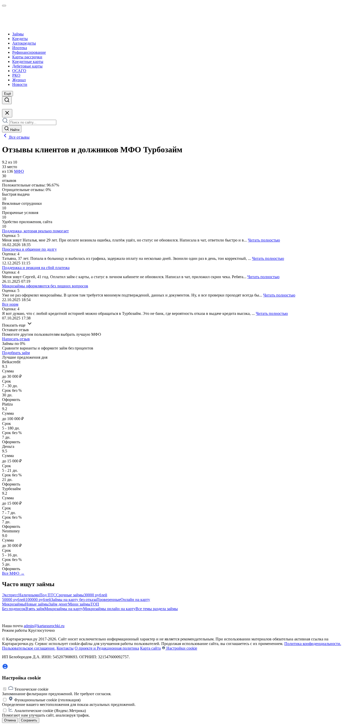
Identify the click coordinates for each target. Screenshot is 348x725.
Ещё (7, 94)
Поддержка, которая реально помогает (35, 231)
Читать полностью (264, 240)
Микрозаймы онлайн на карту (109, 609)
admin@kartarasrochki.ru (44, 626)
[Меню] (4, 5)
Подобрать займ (16, 353)
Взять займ (34, 609)
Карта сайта (150, 648)
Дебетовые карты (27, 66)
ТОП (94, 604)
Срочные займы (70, 595)
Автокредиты (24, 43)
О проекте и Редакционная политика (107, 648)
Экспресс (10, 595)
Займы (18, 34)
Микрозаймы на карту (63, 609)
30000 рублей (95, 595)
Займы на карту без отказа (74, 599)
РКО (16, 75)
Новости (19, 84)
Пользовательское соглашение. (29, 648)
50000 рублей (13, 599)
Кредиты (20, 38)
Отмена (10, 720)
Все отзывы (19, 137)
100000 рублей (38, 599)
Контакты (65, 648)
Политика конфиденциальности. (312, 643)
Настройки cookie (181, 648)
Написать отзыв (16, 339)
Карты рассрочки (27, 57)
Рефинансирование (29, 52)
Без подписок (13, 609)
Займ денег (58, 604)
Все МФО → (13, 573)
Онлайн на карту (135, 599)
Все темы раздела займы (157, 609)
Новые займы (37, 604)
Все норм (10, 304)
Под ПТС (47, 595)
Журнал (19, 80)
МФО (19, 171)
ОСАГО (19, 71)
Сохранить (29, 720)
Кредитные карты (27, 61)
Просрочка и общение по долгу (29, 249)
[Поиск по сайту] (7, 100)
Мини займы (79, 604)
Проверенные (109, 599)
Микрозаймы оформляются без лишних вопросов (45, 286)
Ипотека (19, 48)
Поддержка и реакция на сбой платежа (36, 267)
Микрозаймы (13, 604)
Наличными (28, 595)
